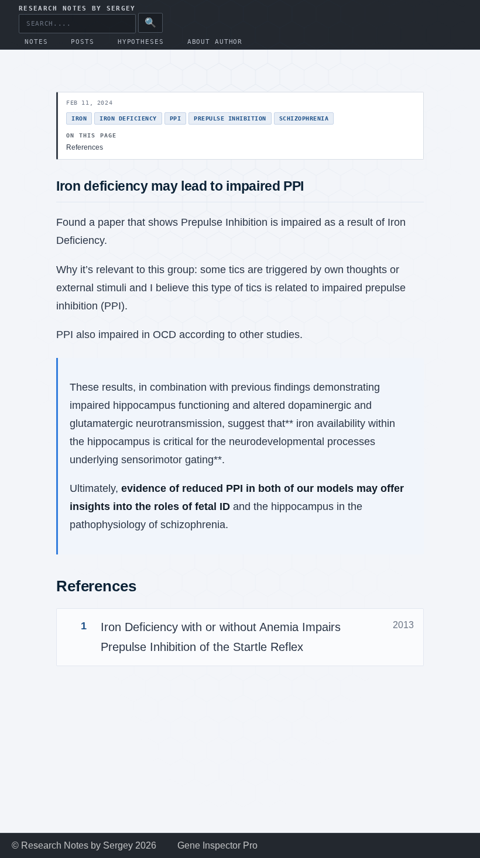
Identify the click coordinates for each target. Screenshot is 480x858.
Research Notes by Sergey (77, 8)
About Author (215, 42)
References (84, 147)
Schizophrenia (304, 118)
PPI (175, 118)
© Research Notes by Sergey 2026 (84, 845)
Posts (82, 42)
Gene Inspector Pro (217, 845)
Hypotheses (141, 42)
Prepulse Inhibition (230, 118)
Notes (36, 42)
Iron (79, 118)
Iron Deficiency (128, 118)
